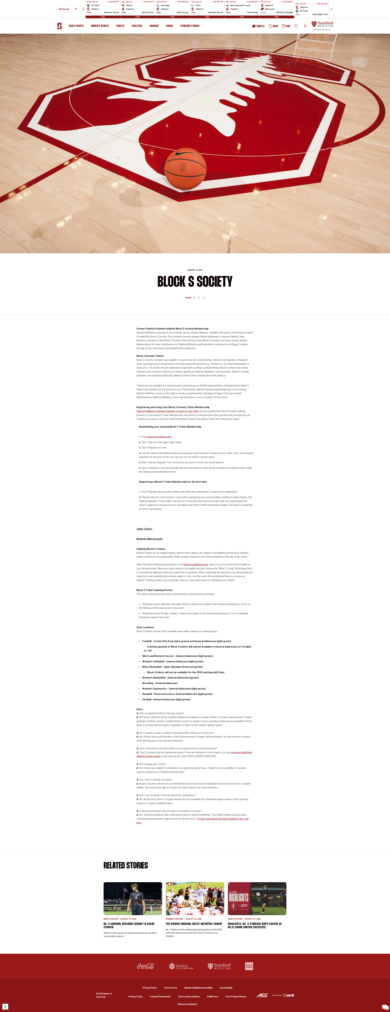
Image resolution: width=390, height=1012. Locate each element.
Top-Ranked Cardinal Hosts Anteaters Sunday (194, 924)
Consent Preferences (160, 996)
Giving (169, 26)
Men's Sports (76, 26)
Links (103, 17)
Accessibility (226, 987)
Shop (273, 27)
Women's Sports (100, 26)
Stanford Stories (190, 26)
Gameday (154, 26)
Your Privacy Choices (236, 996)
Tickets (120, 26)
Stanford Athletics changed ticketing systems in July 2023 (167, 411)
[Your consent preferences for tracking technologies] (5, 1007)
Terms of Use (170, 988)
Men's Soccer (111, 919)
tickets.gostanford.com (159, 436)
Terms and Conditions (189, 996)
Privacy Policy (152, 987)
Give (286, 27)
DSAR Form (212, 996)
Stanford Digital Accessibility (201, 987)
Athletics (137, 26)
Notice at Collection (187, 1004)
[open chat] (385, 1007)
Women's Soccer (174, 919)
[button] (83, 9)
